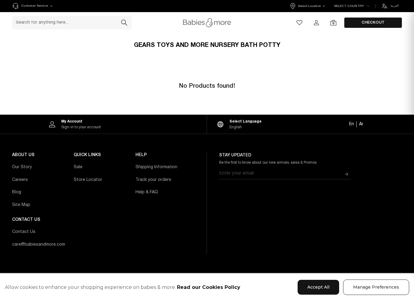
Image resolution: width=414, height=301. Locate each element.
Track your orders (153, 180)
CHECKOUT (373, 22)
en (351, 124)
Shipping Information (156, 167)
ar (361, 124)
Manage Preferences (376, 287)
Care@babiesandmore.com (38, 245)
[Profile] (316, 23)
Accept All (318, 287)
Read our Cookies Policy (208, 287)
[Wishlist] (299, 23)
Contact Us (23, 232)
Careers (20, 180)
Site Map (21, 205)
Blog (16, 192)
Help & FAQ (146, 192)
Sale (78, 167)
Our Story (22, 167)
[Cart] (333, 23)
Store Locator (88, 180)
